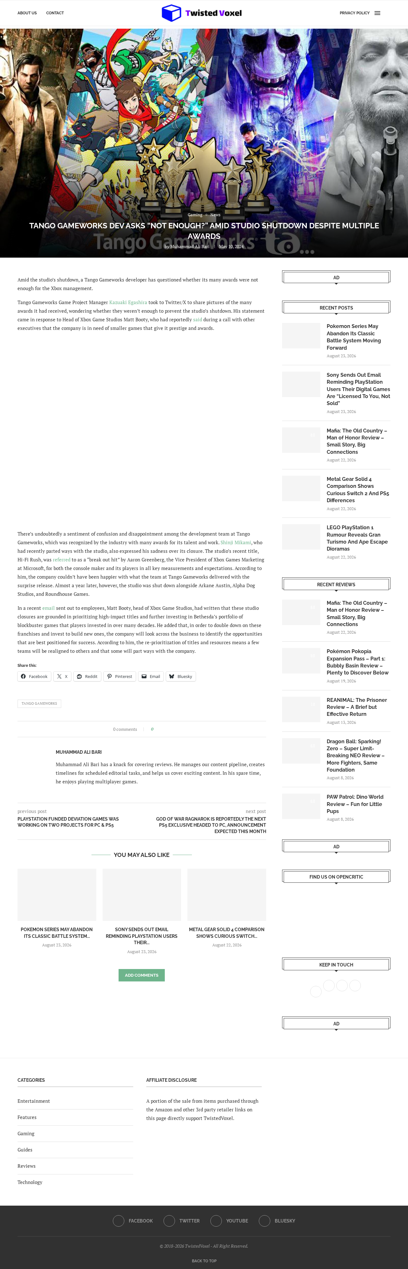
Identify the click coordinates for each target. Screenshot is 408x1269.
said (197, 319)
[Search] (387, 13)
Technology (30, 1182)
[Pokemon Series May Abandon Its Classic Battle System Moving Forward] (57, 895)
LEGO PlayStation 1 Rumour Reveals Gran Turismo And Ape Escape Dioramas (357, 538)
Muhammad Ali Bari (189, 246)
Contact (55, 13)
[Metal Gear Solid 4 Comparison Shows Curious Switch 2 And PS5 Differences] (226, 895)
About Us (27, 13)
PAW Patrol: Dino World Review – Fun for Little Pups (355, 804)
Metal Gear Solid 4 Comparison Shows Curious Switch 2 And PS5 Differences (358, 489)
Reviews (27, 1166)
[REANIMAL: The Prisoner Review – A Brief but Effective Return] (301, 709)
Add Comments (141, 975)
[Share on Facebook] (160, 729)
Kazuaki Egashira (128, 302)
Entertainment (34, 1101)
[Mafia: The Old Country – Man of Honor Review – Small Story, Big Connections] (301, 440)
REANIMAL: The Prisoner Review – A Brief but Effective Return (357, 707)
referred (61, 559)
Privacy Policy (355, 13)
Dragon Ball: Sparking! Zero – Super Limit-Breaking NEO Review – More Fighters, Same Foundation (356, 755)
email (48, 608)
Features (27, 1117)
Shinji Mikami (236, 542)
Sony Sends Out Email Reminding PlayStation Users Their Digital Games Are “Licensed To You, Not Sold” (358, 389)
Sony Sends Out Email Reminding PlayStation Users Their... (142, 936)
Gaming (26, 1133)
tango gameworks (39, 703)
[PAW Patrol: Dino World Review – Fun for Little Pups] (301, 806)
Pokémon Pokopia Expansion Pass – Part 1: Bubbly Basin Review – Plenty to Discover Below (358, 662)
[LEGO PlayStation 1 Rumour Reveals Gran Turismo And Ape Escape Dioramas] (301, 537)
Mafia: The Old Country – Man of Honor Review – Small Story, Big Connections (357, 441)
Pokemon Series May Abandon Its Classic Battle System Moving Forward (354, 337)
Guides (25, 1149)
